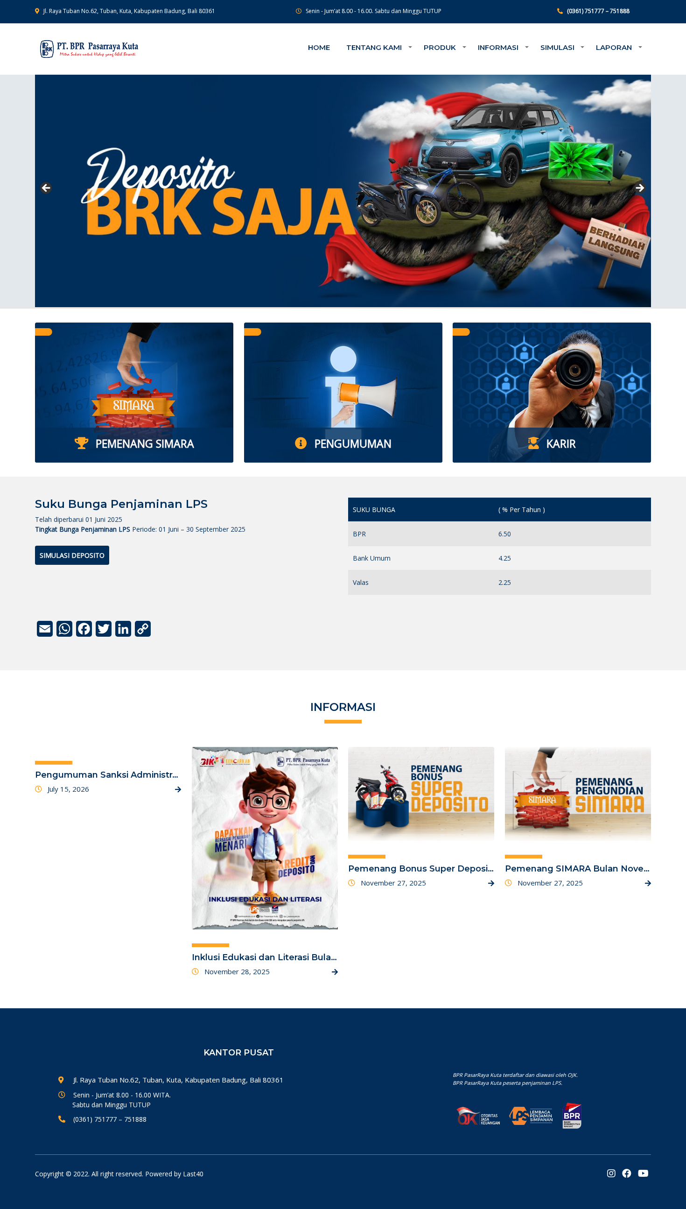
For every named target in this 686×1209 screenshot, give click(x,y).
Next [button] (639, 189)
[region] (343, 191)
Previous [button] (47, 189)
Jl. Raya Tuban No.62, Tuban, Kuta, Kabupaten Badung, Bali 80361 (129, 11)
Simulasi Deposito (72, 555)
